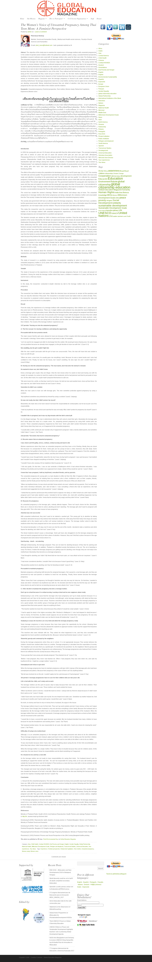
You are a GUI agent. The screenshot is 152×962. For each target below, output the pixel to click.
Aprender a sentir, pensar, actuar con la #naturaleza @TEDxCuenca (61, 888)
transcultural (102, 210)
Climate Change (118, 173)
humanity (126, 190)
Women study (26, 851)
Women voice (34, 851)
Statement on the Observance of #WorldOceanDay (60, 908)
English (67, 844)
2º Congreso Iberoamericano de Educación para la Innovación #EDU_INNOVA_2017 (60, 895)
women (120, 216)
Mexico (115, 195)
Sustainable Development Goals (112, 208)
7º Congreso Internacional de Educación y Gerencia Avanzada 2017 (62, 950)
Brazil (126, 171)
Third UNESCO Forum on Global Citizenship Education (60, 922)
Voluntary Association (105, 155)
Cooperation (104, 176)
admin (30, 32)
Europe (100, 84)
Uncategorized (103, 150)
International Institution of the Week (109, 98)
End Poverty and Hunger (57, 844)
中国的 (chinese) (95, 884)
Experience (44, 849)
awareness (114, 170)
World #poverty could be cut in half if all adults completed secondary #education (61, 881)
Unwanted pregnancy (88, 849)
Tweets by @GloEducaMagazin (116, 874)
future (114, 181)
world (124, 216)
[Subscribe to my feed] (128, 29)
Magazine (41, 18)
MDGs (109, 195)
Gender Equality (74, 844)
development (126, 176)
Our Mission (31, 18)
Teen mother (77, 849)
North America (103, 122)
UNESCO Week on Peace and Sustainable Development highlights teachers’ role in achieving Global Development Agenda (61, 930)
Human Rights (106, 192)
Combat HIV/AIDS (44, 844)
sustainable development (112, 205)
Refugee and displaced (56, 846)
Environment (104, 181)
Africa (100, 48)
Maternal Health (26, 846)
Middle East (102, 112)
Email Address (81, 900)
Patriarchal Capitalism (67, 849)
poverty (102, 200)
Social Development (108, 201)
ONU (117, 198)
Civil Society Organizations (76, 18)
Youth (129, 216)
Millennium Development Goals (40, 846)
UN (120, 210)
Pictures (101, 129)
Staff (92, 18)
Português (101, 131)
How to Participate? (55, 18)
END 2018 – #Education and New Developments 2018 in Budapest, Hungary (60, 872)
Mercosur (101, 110)
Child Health (34, 844)
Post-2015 (101, 134)
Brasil (122, 171)
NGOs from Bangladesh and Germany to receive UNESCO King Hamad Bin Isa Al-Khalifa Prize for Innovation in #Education (62, 941)
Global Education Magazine (76, 8)
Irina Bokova (124, 192)
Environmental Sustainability (107, 77)
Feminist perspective (54, 849)
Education (115, 178)
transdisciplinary (112, 210)
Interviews (101, 101)
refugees (109, 200)
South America (103, 143)
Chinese (101, 60)
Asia (29, 844)
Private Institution (103, 136)
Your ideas (33, 849)
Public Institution (103, 138)
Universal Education (82, 846)
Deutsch (101, 65)
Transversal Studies (70, 846)
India (117, 192)
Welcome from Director (105, 157)
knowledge (102, 195)
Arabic (100, 51)
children (101, 173)
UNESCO (104, 213)
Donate (99, 18)
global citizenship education (107, 93)
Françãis (100, 882)
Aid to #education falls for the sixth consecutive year (60, 902)
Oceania (101, 124)
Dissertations (102, 67)
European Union (103, 86)
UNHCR (115, 213)
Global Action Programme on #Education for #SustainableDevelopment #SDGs (61, 915)
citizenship (109, 173)
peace (123, 197)
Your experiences (104, 160)
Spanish (101, 146)
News (100, 117)
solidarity (116, 203)
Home (22, 18)
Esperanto (101, 82)
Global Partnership (84, 844)
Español (101, 79)
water (115, 216)
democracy (115, 176)
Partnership (102, 127)
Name (79, 905)
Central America (103, 55)
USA (111, 216)
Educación (102, 179)
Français (101, 89)
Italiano (100, 103)
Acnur (100, 171)
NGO (100, 120)
